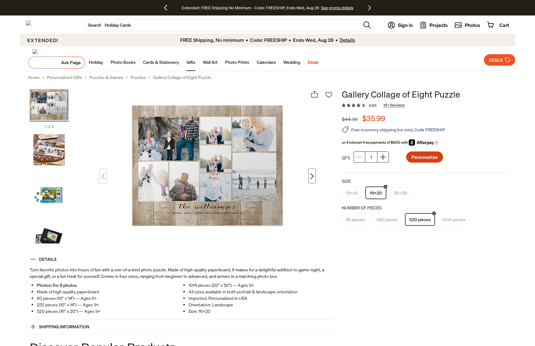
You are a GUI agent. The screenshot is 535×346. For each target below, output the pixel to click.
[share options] (314, 94)
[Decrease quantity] (359, 157)
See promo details (337, 8)
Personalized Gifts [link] (64, 77)
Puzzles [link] (138, 77)
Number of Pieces (361, 208)
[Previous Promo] (168, 8)
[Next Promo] (369, 7)
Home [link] (34, 77)
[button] (367, 25)
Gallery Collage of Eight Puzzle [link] (182, 77)
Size (346, 181)
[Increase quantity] (383, 157)
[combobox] (223, 25)
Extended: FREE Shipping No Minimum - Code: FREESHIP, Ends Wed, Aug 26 (250, 8)
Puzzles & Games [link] (106, 77)
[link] (425, 106)
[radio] (352, 193)
